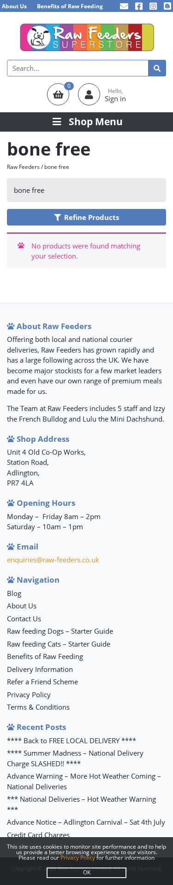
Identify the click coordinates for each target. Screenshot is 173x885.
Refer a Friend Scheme (42, 681)
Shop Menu (96, 121)
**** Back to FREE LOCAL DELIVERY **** (71, 740)
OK (86, 872)
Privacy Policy (29, 694)
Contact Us (24, 618)
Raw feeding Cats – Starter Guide (58, 643)
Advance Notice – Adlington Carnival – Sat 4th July (86, 822)
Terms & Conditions (38, 706)
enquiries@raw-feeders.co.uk (53, 559)
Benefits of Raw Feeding (70, 6)
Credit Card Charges (38, 834)
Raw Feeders (23, 167)
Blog (14, 593)
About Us (14, 6)
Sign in (115, 98)
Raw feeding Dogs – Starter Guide (60, 631)
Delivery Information (40, 669)
